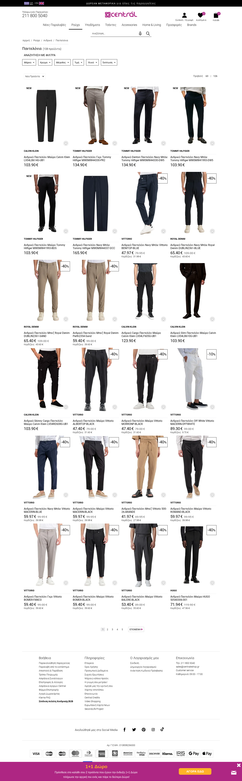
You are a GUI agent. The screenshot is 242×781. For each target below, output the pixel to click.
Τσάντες (110, 25)
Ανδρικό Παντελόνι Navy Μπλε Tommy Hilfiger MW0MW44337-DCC (94, 246)
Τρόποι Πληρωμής (48, 674)
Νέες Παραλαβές (54, 25)
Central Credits (92, 697)
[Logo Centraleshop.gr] (121, 14)
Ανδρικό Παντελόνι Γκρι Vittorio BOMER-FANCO (43, 598)
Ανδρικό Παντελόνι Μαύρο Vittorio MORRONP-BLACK (141, 422)
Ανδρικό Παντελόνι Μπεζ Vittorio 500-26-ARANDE (144, 510)
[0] (200, 15)
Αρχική (26, 40)
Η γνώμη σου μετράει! (96, 682)
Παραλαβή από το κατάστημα (54, 667)
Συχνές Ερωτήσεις (94, 674)
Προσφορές (174, 25)
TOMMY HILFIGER (82, 151)
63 (207, 76)
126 (215, 76)
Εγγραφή (189, 20)
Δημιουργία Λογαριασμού (143, 667)
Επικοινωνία (91, 693)
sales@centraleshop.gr (187, 666)
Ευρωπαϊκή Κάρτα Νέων (97, 705)
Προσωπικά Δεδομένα (96, 670)
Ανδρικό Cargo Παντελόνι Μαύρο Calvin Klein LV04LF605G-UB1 (141, 334)
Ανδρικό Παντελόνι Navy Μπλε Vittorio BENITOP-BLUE (144, 246)
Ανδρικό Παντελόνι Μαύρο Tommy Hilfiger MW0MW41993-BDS (44, 246)
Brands (191, 25)
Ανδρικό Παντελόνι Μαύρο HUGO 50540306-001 (190, 598)
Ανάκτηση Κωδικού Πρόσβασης (146, 670)
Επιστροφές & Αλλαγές (51, 682)
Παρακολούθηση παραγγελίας (54, 663)
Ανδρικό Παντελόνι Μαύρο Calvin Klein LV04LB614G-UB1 (47, 159)
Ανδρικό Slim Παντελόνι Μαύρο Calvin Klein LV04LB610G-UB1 (193, 334)
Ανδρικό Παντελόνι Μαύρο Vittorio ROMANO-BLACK (190, 510)
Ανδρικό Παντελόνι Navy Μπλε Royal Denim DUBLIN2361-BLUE (192, 246)
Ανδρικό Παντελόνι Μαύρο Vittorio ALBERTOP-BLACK (93, 422)
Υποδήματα (92, 25)
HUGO (173, 590)
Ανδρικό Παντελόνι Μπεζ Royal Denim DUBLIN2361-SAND (47, 334)
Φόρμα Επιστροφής (49, 689)
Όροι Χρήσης (91, 667)
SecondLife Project (94, 709)
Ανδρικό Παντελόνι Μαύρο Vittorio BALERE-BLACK (141, 598)
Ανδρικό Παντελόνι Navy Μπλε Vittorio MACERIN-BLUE (47, 510)
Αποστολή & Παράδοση (51, 670)
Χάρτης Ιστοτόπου (94, 689)
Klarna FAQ (44, 697)
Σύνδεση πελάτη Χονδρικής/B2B (56, 701)
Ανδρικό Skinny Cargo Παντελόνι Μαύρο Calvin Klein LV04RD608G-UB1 (46, 422)
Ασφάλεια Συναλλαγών (51, 678)
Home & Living (151, 25)
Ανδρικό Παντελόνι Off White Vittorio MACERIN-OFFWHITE (192, 422)
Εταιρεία (89, 663)
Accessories (129, 25)
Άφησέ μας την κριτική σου (99, 686)
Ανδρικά (47, 40)
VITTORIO (126, 239)
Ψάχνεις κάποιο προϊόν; (97, 678)
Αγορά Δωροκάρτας (49, 693)
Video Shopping (93, 701)
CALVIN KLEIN (31, 151)
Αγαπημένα (201, 20)
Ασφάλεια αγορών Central (52, 686)
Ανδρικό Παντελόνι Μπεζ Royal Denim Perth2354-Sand (96, 334)
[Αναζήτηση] (148, 34)
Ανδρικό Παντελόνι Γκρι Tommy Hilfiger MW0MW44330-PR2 (92, 159)
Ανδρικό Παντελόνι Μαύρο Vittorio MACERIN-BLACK (93, 510)
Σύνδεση (179, 20)
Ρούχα (75, 25)
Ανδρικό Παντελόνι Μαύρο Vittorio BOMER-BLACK (93, 598)
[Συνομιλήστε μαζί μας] (234, 773)
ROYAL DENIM (177, 239)
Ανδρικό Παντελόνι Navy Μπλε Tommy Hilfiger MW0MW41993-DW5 (191, 159)
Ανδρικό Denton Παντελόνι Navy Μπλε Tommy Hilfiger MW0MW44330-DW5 (144, 159)
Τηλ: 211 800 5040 (185, 663)
